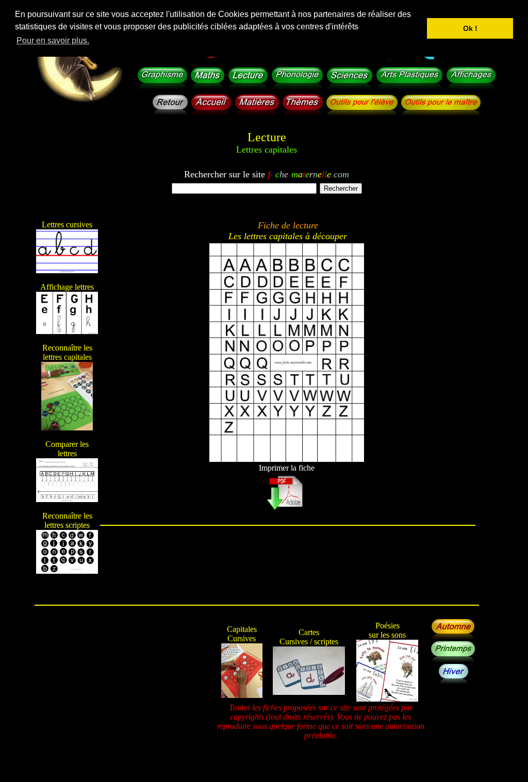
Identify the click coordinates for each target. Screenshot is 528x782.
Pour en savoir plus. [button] (52, 40)
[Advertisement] (287, 570)
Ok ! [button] (470, 28)
